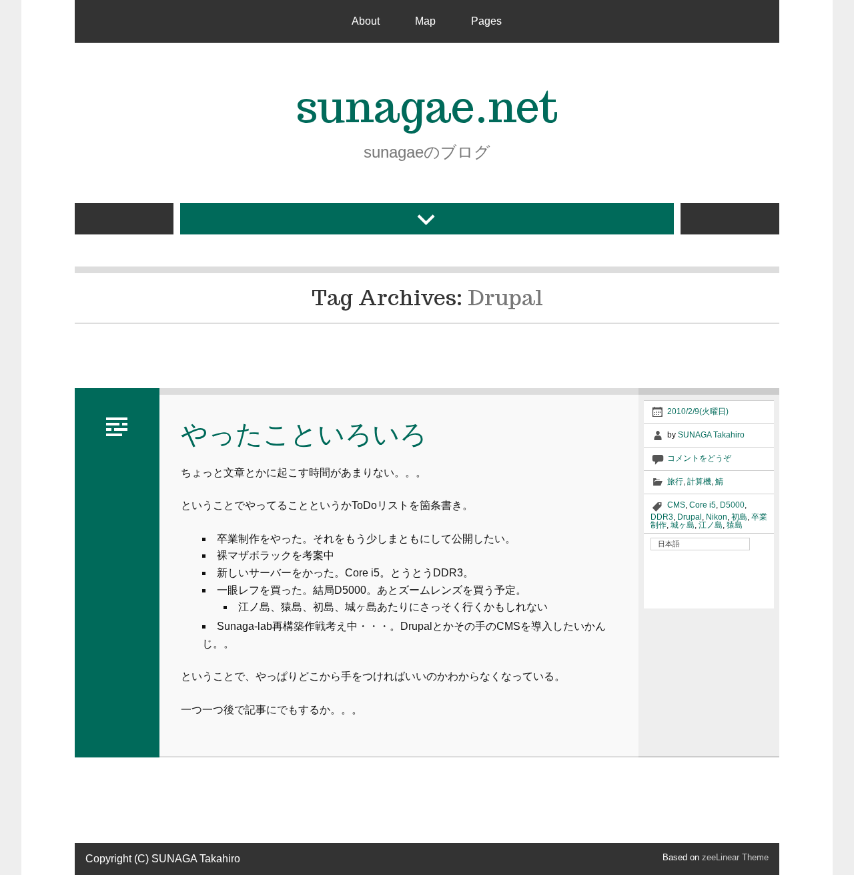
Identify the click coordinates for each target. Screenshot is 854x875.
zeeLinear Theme (735, 857)
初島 (739, 517)
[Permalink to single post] (116, 424)
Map (425, 21)
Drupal (689, 517)
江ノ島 (711, 525)
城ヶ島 (683, 525)
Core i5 (702, 505)
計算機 (699, 481)
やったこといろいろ (304, 433)
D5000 (732, 505)
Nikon (716, 517)
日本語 (669, 544)
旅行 (675, 481)
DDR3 (662, 517)
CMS (676, 505)
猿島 (735, 525)
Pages (486, 21)
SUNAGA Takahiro (711, 435)
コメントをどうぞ (699, 458)
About (366, 21)
